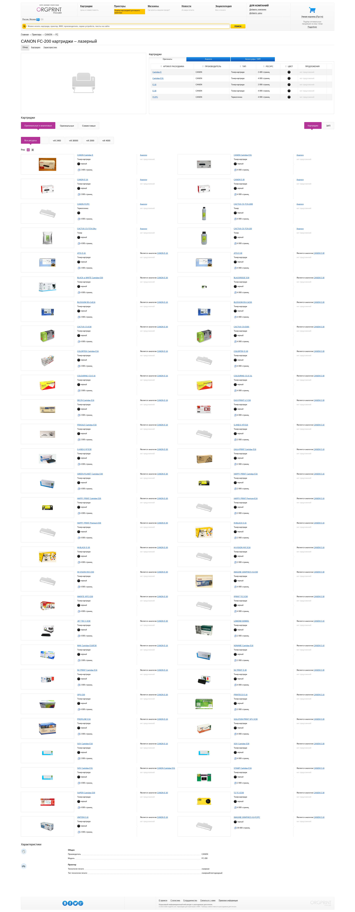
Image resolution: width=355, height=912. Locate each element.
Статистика (175, 900)
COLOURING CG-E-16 (86, 376)
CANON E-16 (82, 180)
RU (38, 19)
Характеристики (50, 47)
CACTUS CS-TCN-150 (243, 229)
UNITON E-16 (82, 817)
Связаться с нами (207, 900)
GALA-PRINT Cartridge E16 (245, 449)
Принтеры (120, 6)
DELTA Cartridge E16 (85, 400)
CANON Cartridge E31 (243, 155)
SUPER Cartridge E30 (86, 793)
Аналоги (143, 155)
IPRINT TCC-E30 (241, 597)
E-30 (154, 91)
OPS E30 (81, 695)
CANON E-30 (239, 180)
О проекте (163, 900)
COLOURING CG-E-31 (243, 376)
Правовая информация (228, 900)
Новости (186, 6)
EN (42, 19)
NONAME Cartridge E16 (243, 646)
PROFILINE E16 (84, 719)
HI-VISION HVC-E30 (85, 572)
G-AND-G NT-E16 (241, 425)
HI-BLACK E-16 (240, 523)
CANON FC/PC (83, 204)
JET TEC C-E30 (83, 621)
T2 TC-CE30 (239, 793)
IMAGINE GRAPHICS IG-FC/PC (247, 817)
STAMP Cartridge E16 (243, 768)
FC (56, 34)
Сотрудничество (190, 900)
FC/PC (155, 97)
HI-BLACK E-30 (83, 547)
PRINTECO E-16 (240, 695)
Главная (25, 34)
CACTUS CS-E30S (241, 327)
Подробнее (312, 27)
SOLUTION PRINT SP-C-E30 (246, 719)
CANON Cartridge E (85, 155)
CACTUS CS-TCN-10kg (86, 229)
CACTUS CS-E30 (84, 327)
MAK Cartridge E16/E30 (87, 646)
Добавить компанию (257, 9)
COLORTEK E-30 (241, 351)
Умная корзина (312, 16)
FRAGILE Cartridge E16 (87, 425)
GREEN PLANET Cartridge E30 (90, 474)
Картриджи (86, 6)
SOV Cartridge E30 (241, 744)
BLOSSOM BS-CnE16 (86, 302)
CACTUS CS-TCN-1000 (243, 204)
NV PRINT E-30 (240, 670)
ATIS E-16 (81, 253)
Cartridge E (157, 72)
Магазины (153, 6)
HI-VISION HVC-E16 (242, 547)
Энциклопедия (223, 6)
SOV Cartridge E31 (85, 768)
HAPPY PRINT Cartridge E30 (89, 498)
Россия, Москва (29, 19)
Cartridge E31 (158, 78)
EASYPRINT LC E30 (242, 400)
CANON (48, 34)
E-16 (154, 85)
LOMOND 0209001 (241, 621)
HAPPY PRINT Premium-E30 (89, 523)
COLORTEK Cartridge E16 (88, 351)
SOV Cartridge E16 (85, 744)
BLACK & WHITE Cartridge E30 (90, 278)
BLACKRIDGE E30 (241, 278)
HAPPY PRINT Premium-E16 (246, 498)
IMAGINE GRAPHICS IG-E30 (246, 572)
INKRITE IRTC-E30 (85, 597)
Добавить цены (255, 13)
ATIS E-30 (238, 253)
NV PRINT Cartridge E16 (87, 670)
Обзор (25, 47)
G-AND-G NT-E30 (84, 449)
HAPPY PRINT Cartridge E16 (246, 474)
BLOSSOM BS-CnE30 (243, 302)
